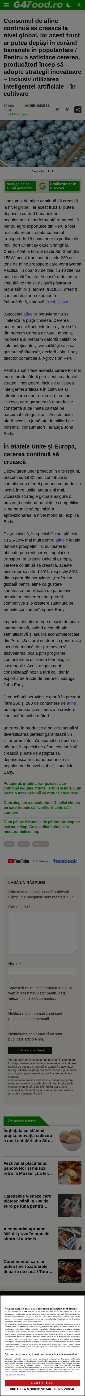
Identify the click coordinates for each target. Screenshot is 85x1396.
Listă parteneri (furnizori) (15, 1375)
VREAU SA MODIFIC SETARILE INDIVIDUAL (42, 1389)
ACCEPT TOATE (42, 1383)
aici (12, 1339)
